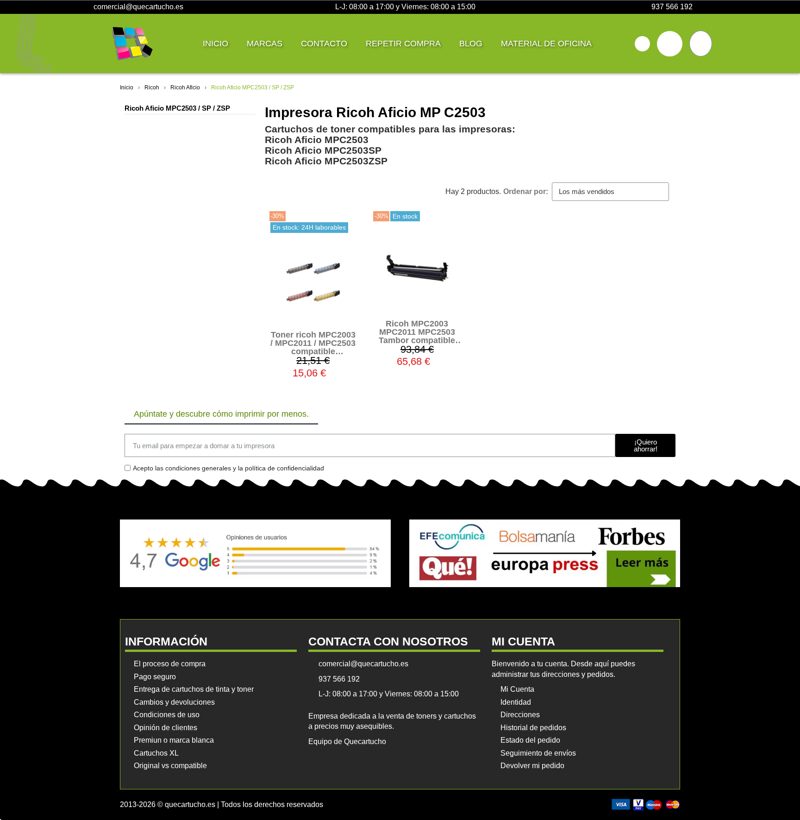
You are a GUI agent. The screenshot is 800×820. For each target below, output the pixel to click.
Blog (470, 43)
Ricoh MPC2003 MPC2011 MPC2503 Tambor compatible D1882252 (417, 336)
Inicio (215, 43)
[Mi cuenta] (669, 43)
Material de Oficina (546, 43)
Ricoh (151, 87)
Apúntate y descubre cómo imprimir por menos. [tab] (221, 414)
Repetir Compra (403, 43)
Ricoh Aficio (185, 87)
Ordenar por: (525, 191)
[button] (642, 43)
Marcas (264, 43)
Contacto (324, 43)
